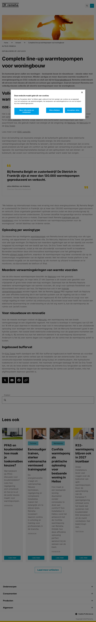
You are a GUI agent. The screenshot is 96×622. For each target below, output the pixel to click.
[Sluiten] (82, 92)
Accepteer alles (73, 110)
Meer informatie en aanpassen (26, 111)
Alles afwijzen (54, 110)
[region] (48, 104)
